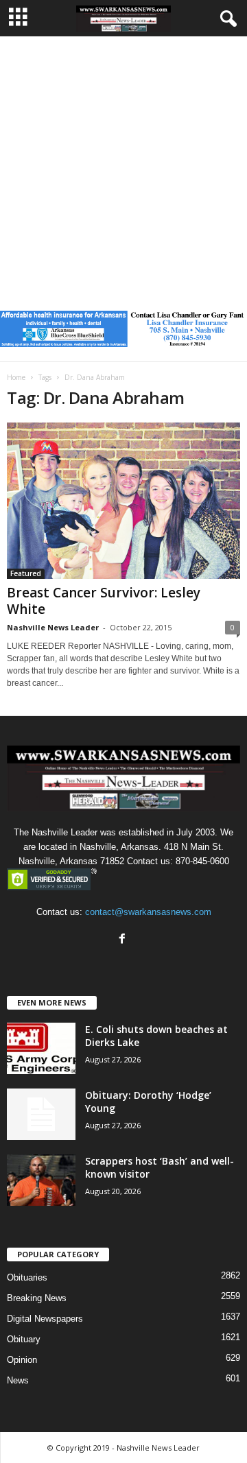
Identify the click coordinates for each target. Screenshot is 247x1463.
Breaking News (37, 1298)
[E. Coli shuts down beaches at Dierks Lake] (41, 1048)
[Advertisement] (123, 166)
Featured (25, 573)
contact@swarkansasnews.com (148, 912)
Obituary (23, 1339)
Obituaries (27, 1277)
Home (16, 377)
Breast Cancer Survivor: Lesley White (103, 601)
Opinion (22, 1360)
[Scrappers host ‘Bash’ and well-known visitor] (41, 1180)
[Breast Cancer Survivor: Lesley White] (123, 501)
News (18, 1380)
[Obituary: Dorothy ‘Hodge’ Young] (41, 1114)
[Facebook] (124, 940)
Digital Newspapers (45, 1318)
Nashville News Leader (53, 627)
